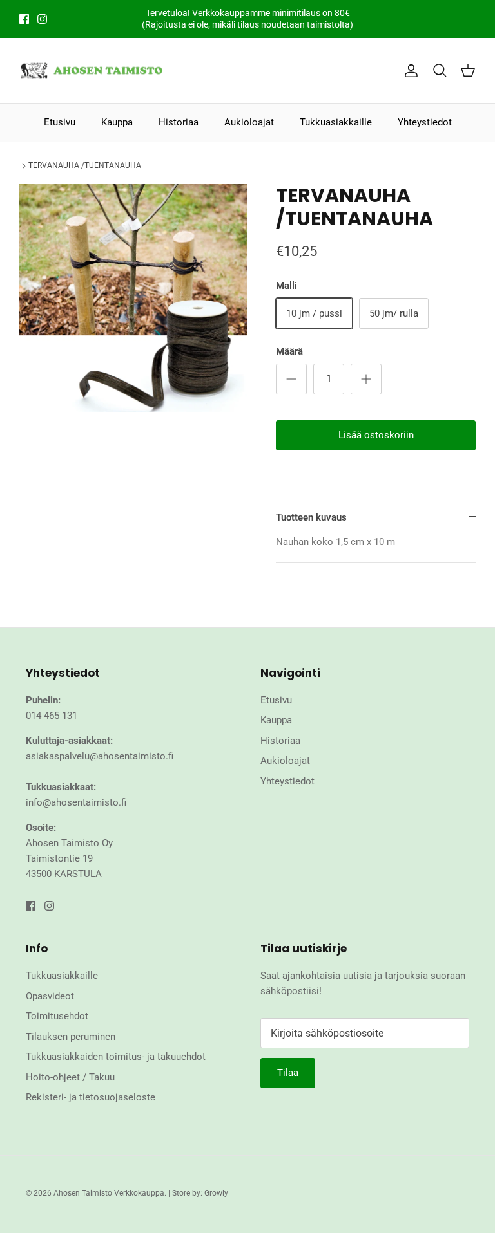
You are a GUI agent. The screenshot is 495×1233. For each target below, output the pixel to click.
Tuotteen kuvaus (311, 517)
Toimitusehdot (57, 1016)
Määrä (289, 351)
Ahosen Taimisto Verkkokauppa (108, 1193)
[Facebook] (24, 19)
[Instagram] (42, 19)
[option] (133, 298)
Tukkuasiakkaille (336, 122)
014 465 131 (51, 715)
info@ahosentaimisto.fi (76, 802)
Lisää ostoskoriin (376, 435)
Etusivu (59, 122)
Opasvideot (50, 996)
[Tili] (408, 71)
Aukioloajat (249, 122)
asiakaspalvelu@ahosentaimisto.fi (99, 756)
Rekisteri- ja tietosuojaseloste (90, 1097)
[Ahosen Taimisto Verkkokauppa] (91, 71)
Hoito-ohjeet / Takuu (70, 1077)
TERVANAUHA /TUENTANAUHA (84, 166)
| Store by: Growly (198, 1193)
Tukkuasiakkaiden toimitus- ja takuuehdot (116, 1056)
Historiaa (179, 122)
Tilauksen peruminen (70, 1037)
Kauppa (117, 122)
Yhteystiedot (425, 122)
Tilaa (287, 1073)
